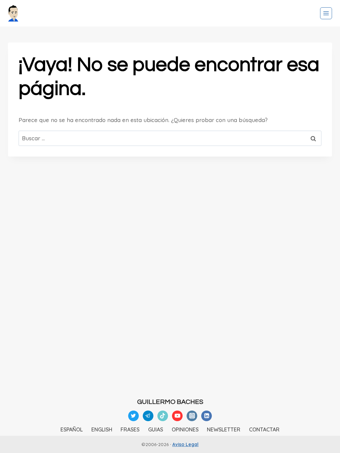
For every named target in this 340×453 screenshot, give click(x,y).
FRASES (130, 429)
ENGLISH (101, 429)
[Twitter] (133, 415)
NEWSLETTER (223, 429)
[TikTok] (162, 415)
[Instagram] (192, 415)
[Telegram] (148, 415)
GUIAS (155, 429)
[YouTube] (177, 415)
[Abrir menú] (326, 13)
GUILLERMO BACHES (170, 402)
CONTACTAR (264, 429)
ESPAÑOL (71, 429)
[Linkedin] (206, 415)
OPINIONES (185, 429)
